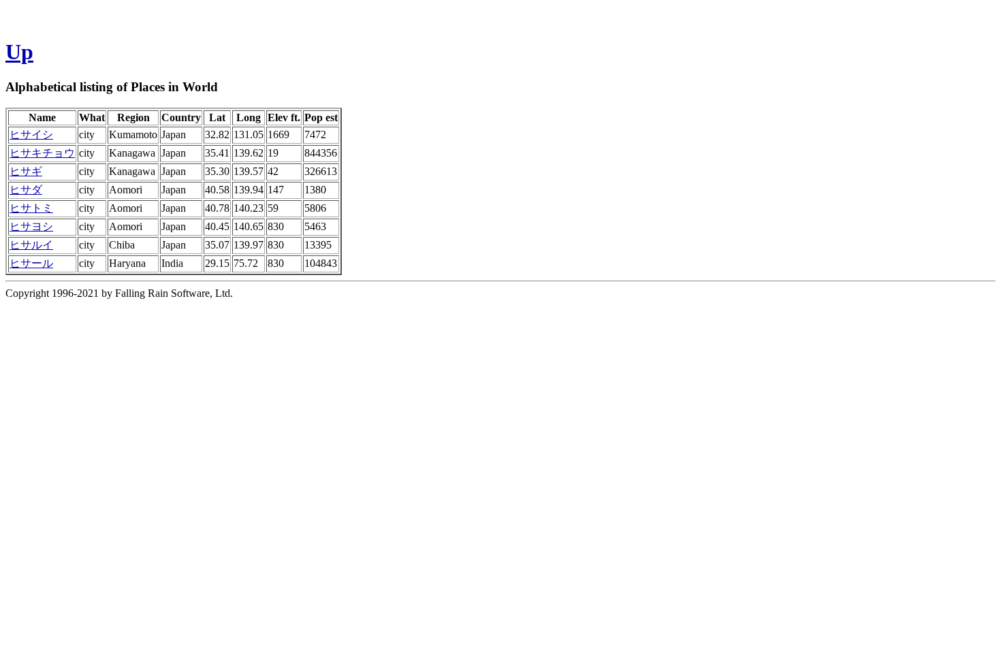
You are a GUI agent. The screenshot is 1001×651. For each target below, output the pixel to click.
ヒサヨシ (31, 226)
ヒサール (31, 263)
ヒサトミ (31, 208)
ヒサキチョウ (42, 153)
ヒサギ (26, 171)
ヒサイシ (31, 134)
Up (19, 51)
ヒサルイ (31, 245)
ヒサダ (26, 189)
